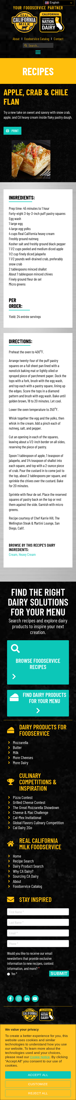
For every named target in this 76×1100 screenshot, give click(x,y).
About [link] (16, 39)
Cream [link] (13, 554)
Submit (59, 973)
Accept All (38, 1075)
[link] (38, 22)
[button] (38, 52)
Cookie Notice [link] (40, 1057)
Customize (38, 1084)
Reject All (38, 1093)
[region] (38, 1062)
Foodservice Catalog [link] (36, 39)
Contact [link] (58, 39)
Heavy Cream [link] (27, 554)
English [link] (54, 2)
